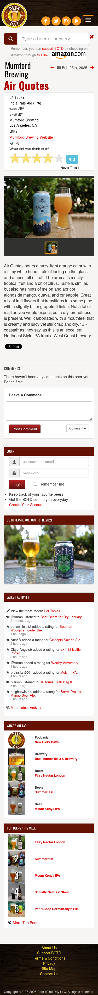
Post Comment (25, 429)
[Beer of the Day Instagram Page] (66, 23)
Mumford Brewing (17, 69)
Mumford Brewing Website (31, 137)
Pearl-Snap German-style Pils (57, 908)
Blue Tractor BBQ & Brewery (56, 758)
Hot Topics (52, 610)
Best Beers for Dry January (61, 616)
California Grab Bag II (55, 681)
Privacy (49, 963)
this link (43, 54)
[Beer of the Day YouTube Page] (76, 23)
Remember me (51, 484)
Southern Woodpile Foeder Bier (41, 628)
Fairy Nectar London (50, 775)
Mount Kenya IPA (47, 808)
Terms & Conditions (49, 958)
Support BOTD (49, 952)
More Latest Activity (26, 707)
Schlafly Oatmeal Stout (52, 892)
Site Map (49, 968)
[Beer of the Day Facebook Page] (45, 23)
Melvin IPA (68, 672)
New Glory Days (47, 742)
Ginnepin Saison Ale (64, 639)
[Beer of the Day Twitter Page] (56, 23)
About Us (49, 947)
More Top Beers (26, 922)
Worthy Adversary (64, 662)
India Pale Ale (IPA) (25, 103)
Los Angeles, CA (23, 125)
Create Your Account (26, 504)
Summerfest (44, 792)
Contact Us (49, 973)
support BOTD (53, 48)
